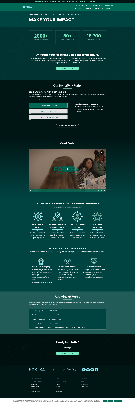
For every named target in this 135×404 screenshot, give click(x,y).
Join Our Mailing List (85, 386)
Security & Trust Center (61, 381)
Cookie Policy (40, 400)
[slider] (66, 190)
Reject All (110, 401)
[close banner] (133, 1)
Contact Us (88, 5)
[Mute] (98, 190)
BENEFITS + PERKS (49, 15)
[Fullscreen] (104, 190)
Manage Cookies (117, 401)
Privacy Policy (35, 400)
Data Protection (34, 384)
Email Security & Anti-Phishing (37, 383)
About (107, 9)
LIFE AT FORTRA (61, 15)
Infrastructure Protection (36, 381)
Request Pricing (84, 383)
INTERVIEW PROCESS (74, 15)
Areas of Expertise (36, 379)
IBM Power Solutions (35, 391)
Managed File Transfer (36, 390)
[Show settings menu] (101, 190)
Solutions (88, 9)
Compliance (34, 388)
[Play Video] (30, 190)
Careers (58, 386)
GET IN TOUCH (84, 379)
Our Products (59, 390)
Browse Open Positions (67, 68)
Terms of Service (50, 400)
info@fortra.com (84, 384)
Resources (99, 9)
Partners (101, 5)
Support (95, 5)
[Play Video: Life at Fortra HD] (67, 169)
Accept (104, 401)
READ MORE (92, 1)
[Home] (27, 7)
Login (82, 5)
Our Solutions (59, 391)
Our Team (58, 388)
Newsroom (58, 383)
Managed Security (35, 386)
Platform (79, 9)
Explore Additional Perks (67, 126)
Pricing (109, 5)
